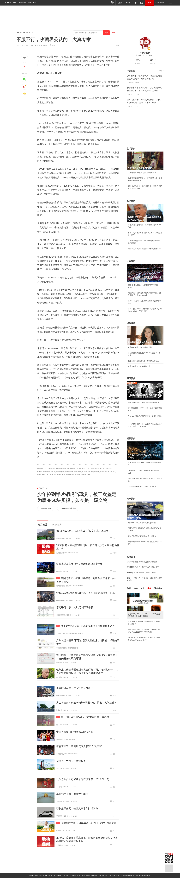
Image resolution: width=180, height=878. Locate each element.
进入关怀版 (32, 3)
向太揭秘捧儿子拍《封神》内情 (140, 347)
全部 (160, 71)
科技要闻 (131, 438)
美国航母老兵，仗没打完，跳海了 (74, 688)
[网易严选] (128, 2)
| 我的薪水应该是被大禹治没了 (142, 562)
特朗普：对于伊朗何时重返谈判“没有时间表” (145, 635)
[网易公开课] (119, 2)
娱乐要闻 (131, 323)
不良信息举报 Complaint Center (109, 875)
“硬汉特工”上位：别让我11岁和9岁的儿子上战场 (82, 530)
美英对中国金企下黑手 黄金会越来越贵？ (143, 402)
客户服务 (87, 875)
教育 (129, 588)
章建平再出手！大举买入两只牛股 (74, 607)
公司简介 (65, 875)
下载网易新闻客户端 (68, 508)
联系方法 (73, 875)
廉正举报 (124, 875)
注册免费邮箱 (159, 3)
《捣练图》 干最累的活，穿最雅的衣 (142, 173)
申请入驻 (115, 32)
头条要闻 (131, 200)
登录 (149, 3)
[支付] (136, 2)
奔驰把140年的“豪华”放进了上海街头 (142, 536)
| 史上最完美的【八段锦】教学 (141, 572)
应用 (14, 3)
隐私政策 (94, 875)
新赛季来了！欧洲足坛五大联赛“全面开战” (79, 746)
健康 (136, 588)
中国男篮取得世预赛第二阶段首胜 (74, 731)
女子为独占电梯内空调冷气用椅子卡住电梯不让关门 (89, 625)
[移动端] (112, 2)
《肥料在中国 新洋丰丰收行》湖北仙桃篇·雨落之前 (88, 823)
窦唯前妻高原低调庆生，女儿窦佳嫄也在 (143, 361)
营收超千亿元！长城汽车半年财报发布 (77, 808)
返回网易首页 (46, 508)
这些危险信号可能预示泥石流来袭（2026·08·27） (83, 779)
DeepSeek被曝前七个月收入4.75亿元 (142, 486)
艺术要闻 (131, 148)
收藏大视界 (43, 45)
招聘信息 (80, 875)
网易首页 (8, 3)
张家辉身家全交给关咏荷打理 (139, 366)
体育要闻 (131, 261)
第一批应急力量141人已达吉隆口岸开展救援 (85, 717)
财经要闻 (131, 378)
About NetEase (56, 875)
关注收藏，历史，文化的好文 (145, 55)
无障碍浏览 (22, 3)
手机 (149, 588)
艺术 (143, 588)
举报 (117, 45)
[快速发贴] (24, 59)
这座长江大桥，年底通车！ (71, 761)
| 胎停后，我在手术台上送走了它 (143, 567)
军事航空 (158, 588)
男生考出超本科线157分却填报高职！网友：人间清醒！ (86, 702)
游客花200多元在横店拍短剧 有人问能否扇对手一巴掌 (85, 593)
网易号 (26, 32)
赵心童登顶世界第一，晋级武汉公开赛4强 (79, 563)
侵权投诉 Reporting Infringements (139, 875)
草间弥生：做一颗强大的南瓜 (72, 794)
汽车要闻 (131, 498)
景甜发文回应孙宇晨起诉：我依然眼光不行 (144, 249)
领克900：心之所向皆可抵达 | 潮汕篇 (142, 523)
